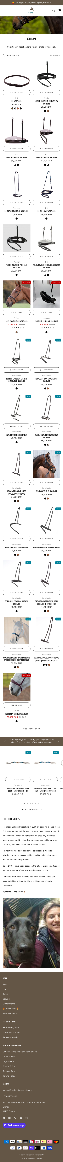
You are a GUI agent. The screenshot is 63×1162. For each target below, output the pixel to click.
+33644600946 (10, 1096)
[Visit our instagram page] (9, 1118)
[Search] (53, 10)
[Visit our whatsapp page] (26, 1118)
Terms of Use (9, 1056)
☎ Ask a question (11, 1037)
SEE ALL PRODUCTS (30, 809)
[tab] (24, 803)
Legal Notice (8, 1061)
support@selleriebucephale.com (17, 1090)
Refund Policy (9, 1076)
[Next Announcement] (58, 741)
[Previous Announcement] (5, 741)
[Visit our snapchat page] (21, 1118)
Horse (5, 989)
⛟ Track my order (11, 1027)
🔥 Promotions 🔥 (11, 1008)
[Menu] (4, 10)
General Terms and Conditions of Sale (20, 1051)
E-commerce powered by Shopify (31, 1155)
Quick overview (16, 92)
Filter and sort (13, 55)
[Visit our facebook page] (4, 1118)
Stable (5, 994)
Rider (5, 984)
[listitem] (31, 741)
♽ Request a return (11, 1032)
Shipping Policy (9, 1071)
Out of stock (18, 779)
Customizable (9, 1003)
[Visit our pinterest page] (15, 1118)
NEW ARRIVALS (10, 1013)
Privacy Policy (9, 1066)
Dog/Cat (6, 999)
